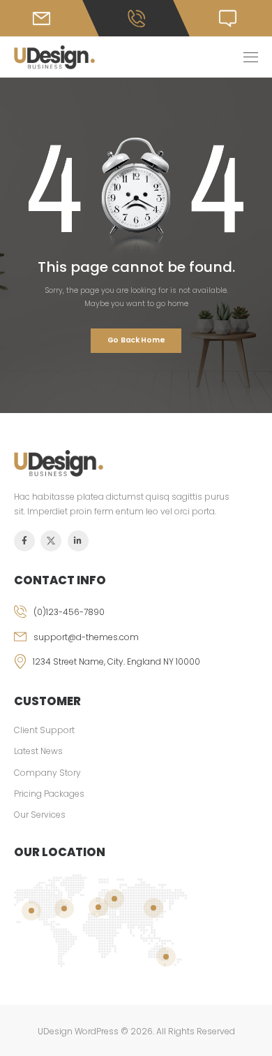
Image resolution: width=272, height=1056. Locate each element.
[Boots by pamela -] (54, 57)
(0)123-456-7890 (69, 612)
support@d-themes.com (86, 637)
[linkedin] (78, 540)
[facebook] (24, 540)
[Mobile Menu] (250, 57)
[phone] (136, 617)
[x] (50, 540)
